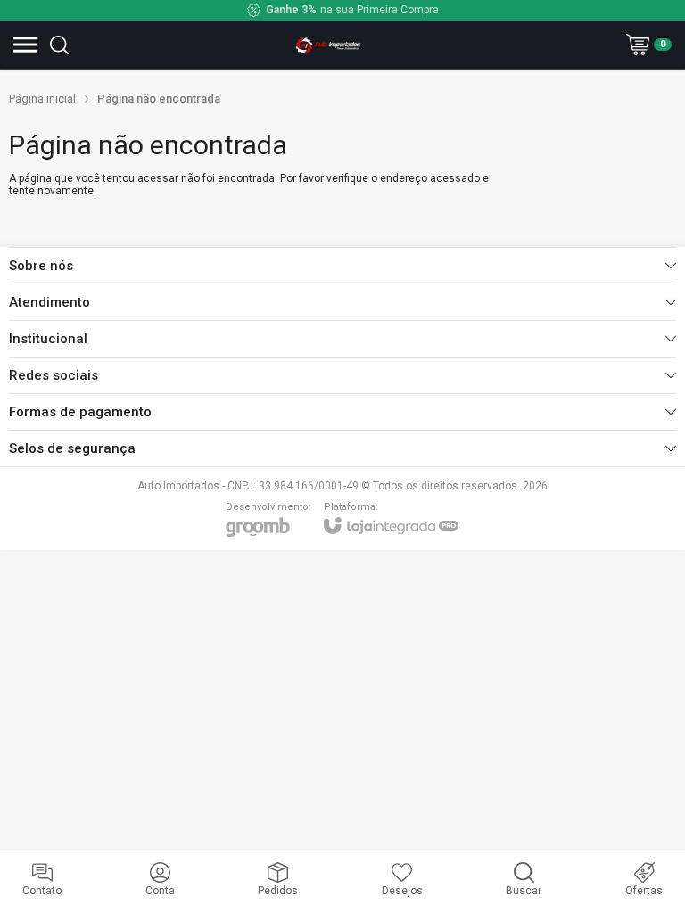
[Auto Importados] (328, 45)
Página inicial (42, 98)
